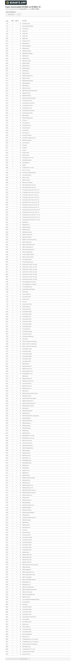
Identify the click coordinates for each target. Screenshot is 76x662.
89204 (7, 609)
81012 (7, 373)
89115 (7, 145)
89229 (7, 634)
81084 (7, 440)
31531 (7, 358)
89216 (7, 619)
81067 (7, 423)
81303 (7, 234)
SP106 (7, 289)
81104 (7, 460)
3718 (7, 170)
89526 (7, 649)
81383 (7, 249)
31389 (7, 346)
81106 (7, 465)
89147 (7, 160)
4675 (7, 296)
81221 (7, 527)
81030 (7, 390)
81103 (7, 75)
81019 (7, 378)
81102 (7, 73)
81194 (7, 517)
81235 (7, 217)
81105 (7, 462)
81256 (7, 120)
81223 (7, 192)
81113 (7, 475)
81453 (7, 594)
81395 (7, 574)
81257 (7, 532)
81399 (7, 582)
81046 (7, 63)
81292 (7, 557)
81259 (7, 537)
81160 (7, 485)
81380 (7, 244)
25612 (7, 331)
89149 (7, 165)
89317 (7, 644)
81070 (7, 425)
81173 (7, 187)
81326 (7, 567)
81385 (7, 254)
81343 (7, 127)
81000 (7, 38)
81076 (7, 433)
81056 (7, 405)
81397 (7, 577)
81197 (7, 522)
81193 (7, 98)
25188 (7, 314)
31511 (7, 351)
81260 (7, 539)
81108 (7, 467)
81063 (7, 415)
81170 (7, 490)
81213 (7, 100)
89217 (7, 621)
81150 (7, 477)
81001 (7, 363)
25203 (7, 321)
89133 (7, 157)
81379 (7, 242)
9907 (7, 309)
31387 (7, 341)
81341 (7, 122)
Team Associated (11, 14)
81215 (7, 105)
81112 (7, 472)
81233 (7, 212)
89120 (7, 152)
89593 (7, 274)
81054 (7, 400)
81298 (7, 227)
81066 (7, 420)
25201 (7, 316)
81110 (7, 78)
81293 (7, 559)
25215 (7, 326)
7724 (7, 28)
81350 (7, 135)
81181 (7, 500)
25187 (7, 311)
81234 (7, 214)
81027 (7, 388)
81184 (7, 505)
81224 (7, 194)
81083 (7, 182)
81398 (7, 579)
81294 (7, 562)
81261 (7, 542)
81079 (7, 435)
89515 (7, 269)
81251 (7, 115)
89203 (7, 606)
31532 (7, 175)
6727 (7, 301)
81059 (7, 410)
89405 (7, 646)
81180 (7, 497)
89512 (7, 264)
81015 (7, 376)
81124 (7, 93)
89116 (7, 147)
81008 (7, 371)
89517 (7, 271)
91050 (7, 284)
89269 (7, 167)
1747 (7, 23)
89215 (7, 616)
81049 (7, 395)
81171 (7, 492)
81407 (7, 587)
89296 (7, 639)
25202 (7, 319)
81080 (7, 438)
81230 (7, 204)
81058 (7, 408)
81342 (7, 125)
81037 (7, 48)
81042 (7, 58)
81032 (7, 393)
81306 (7, 239)
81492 (7, 599)
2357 (7, 26)
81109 (7, 470)
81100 (7, 70)
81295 (7, 222)
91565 (7, 651)
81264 (7, 549)
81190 (7, 515)
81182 (7, 502)
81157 (7, 482)
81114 (7, 80)
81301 (7, 564)
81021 (7, 383)
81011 (7, 43)
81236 (7, 219)
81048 (7, 68)
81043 (7, 60)
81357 (7, 137)
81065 (7, 418)
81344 (7, 130)
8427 (7, 31)
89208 (7, 611)
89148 (7, 162)
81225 (7, 197)
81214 (7, 103)
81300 (7, 232)
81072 (7, 428)
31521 (7, 356)
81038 (7, 50)
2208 (7, 291)
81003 (7, 368)
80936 (7, 177)
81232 (7, 209)
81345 (7, 132)
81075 (7, 430)
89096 (7, 604)
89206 (7, 259)
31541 (7, 361)
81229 (7, 202)
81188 (7, 512)
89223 (7, 629)
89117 (7, 150)
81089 (7, 450)
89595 (7, 279)
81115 (7, 83)
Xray (19, 14)
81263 (7, 547)
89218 (7, 624)
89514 (7, 266)
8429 (7, 33)
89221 (7, 626)
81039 (7, 53)
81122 (7, 90)
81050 (7, 398)
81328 (7, 569)
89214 (7, 614)
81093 (7, 455)
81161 (7, 487)
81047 (7, 65)
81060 (7, 413)
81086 (7, 445)
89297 (7, 641)
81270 (7, 552)
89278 (7, 636)
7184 (7, 304)
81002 (7, 366)
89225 (7, 631)
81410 (7, 589)
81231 (7, 207)
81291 (7, 554)
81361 (7, 140)
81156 (7, 480)
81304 (7, 237)
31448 (7, 348)
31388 (7, 343)
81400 (7, 584)
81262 (7, 544)
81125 (7, 95)
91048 (7, 281)
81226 (7, 199)
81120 (7, 88)
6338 (7, 299)
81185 (7, 507)
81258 (7, 534)
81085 (7, 443)
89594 (7, 276)
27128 (7, 336)
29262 (7, 172)
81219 (7, 110)
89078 (7, 142)
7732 (7, 306)
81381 (7, 247)
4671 (7, 294)
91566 (7, 654)
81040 (7, 55)
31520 (7, 353)
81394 (7, 572)
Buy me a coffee (23, 658)
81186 (7, 510)
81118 (7, 85)
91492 (7, 286)
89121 (7, 155)
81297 (7, 224)
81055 (7, 403)
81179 (7, 495)
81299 (7, 229)
